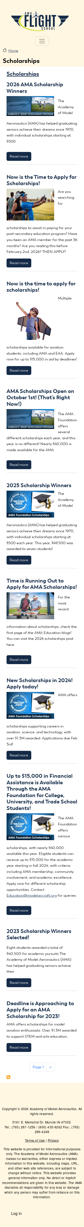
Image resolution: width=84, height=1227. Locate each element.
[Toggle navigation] (42, 41)
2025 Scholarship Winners (39, 485)
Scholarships (23, 73)
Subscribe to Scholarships (8, 1077)
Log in (16, 1213)
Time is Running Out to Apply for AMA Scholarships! (42, 583)
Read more (19, 156)
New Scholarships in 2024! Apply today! (40, 683)
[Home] (40, 21)
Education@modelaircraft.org (32, 895)
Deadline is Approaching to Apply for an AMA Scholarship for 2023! (40, 1009)
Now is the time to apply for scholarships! (41, 286)
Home (13, 51)
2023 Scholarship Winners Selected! (39, 934)
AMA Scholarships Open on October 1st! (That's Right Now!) (40, 397)
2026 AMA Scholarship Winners (35, 87)
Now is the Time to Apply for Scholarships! (41, 180)
